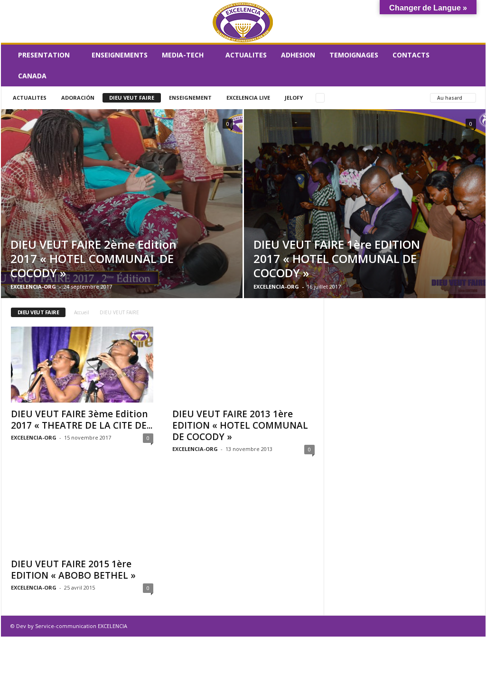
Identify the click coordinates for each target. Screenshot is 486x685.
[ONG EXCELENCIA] (243, 21)
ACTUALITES (246, 54)
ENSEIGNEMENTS (120, 54)
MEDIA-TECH (183, 54)
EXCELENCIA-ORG (33, 286)
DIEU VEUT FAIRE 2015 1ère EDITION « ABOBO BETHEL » (73, 570)
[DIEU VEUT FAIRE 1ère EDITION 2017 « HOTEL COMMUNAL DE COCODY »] (365, 203)
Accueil (81, 312)
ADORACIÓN (77, 97)
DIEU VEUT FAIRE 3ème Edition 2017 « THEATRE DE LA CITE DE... (81, 420)
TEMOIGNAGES (353, 54)
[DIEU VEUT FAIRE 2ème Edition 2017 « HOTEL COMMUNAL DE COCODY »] (122, 203)
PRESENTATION (44, 54)
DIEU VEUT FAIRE (131, 97)
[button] (471, 65)
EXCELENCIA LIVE (248, 97)
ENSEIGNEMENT (190, 97)
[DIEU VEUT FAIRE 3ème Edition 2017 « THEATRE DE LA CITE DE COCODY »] (82, 365)
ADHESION (298, 54)
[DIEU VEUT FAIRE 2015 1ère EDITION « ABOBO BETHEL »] (82, 515)
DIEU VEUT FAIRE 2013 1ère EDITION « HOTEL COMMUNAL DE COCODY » (240, 425)
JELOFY (294, 97)
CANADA (32, 75)
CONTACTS (411, 54)
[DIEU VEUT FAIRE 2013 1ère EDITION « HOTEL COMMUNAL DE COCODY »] (243, 365)
